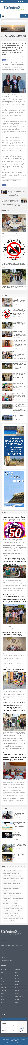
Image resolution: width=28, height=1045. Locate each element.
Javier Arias (16, 900)
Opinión (2, 993)
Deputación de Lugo (14, 895)
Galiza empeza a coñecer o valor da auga (9, 950)
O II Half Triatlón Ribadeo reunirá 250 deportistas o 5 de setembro (19, 845)
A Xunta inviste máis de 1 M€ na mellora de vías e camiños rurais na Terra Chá (14, 287)
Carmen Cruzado (15, 878)
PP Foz (19, 910)
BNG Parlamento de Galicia (9, 875)
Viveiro (21, 918)
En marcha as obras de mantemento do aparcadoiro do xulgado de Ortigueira (19, 417)
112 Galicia (5, 870)
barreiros (14, 873)
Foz (3, 900)
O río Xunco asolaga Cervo (6, 960)
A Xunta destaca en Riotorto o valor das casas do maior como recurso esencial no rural (19, 385)
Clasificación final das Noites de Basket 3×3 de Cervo (19, 856)
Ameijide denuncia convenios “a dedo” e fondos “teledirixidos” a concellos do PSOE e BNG (19, 333)
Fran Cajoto (9, 900)
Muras (16, 987)
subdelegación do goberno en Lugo (11, 915)
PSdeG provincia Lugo (16, 180)
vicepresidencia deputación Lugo (10, 918)
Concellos (17, 978)
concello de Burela (18, 880)
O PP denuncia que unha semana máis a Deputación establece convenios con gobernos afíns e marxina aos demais (16, 193)
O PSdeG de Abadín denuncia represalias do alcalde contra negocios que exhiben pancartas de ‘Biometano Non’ (13, 265)
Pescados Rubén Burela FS (17, 908)
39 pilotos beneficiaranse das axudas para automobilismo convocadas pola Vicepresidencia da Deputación (19, 836)
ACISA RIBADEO (13, 870)
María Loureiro (6, 908)
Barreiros (17, 972)
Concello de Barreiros (7, 880)
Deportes (17, 981)
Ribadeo (16, 913)
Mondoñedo (3, 987)
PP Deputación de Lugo (11, 910)
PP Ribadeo (5, 913)
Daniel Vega (5, 890)
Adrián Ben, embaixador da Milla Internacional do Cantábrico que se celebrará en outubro (19, 814)
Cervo (22, 878)
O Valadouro (3, 990)
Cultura (2, 981)
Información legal (17, 1042)
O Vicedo (17, 990)
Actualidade (17, 969)
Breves (2, 975)
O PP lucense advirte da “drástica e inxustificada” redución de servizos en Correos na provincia (19, 375)
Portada (17, 999)
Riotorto (17, 1002)
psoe (11, 913)
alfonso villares (6, 873)
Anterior (11, 190)
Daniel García (16, 888)
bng (19, 873)
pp (3, 910)
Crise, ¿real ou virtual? (5, 953)
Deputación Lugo (7, 898)
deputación (5, 895)
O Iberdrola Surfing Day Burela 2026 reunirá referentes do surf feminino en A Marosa (19, 824)
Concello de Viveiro (18, 885)
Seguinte (16, 199)
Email (25, 56)
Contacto (9, 1042)
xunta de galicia (10, 920)
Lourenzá (17, 984)
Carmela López (6, 878)
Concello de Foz (16, 883)
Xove (2, 1008)
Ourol (2, 996)
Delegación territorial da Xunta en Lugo (12, 893)
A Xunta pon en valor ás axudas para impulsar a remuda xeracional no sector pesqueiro (14, 234)
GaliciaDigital (14, 1040)
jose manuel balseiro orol (8, 905)
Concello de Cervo (7, 883)
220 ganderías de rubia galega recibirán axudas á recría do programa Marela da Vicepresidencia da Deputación (19, 365)
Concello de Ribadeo (7, 885)
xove (4, 920)
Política (2, 999)
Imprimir (19, 56)
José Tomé (8, 180)
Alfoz (2, 972)
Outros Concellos (19, 996)
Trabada (2, 1005)
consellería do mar (7, 888)
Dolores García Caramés (17, 898)
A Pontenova (3, 969)
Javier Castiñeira (6, 903)
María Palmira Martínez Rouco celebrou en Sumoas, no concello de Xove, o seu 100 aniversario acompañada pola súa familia (13, 634)
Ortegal (17, 993)
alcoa (20, 870)
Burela (18, 875)
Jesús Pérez (14, 903)
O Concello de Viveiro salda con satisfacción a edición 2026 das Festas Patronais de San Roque (19, 395)
